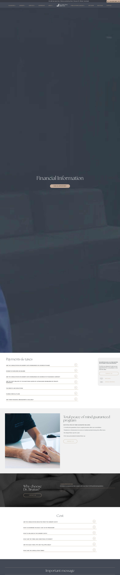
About (50, 5)
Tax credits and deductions (14, 388)
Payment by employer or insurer (15, 371)
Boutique (100, 5)
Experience (42, 5)
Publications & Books (77, 5)
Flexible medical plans (13, 394)
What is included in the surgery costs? (35, 533)
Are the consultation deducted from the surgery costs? (40, 522)
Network (91, 5)
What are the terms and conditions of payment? (38, 539)
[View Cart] (107, 1)
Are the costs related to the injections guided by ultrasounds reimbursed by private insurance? (32, 382)
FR (118, 1)
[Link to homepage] (62, 5)
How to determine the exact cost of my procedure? (38, 527)
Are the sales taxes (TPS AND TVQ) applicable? (37, 544)
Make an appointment (60, 186)
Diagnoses (11, 5)
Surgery (21, 5)
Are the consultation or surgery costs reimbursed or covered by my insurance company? (33, 377)
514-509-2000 (113, 1)
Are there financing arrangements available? (20, 399)
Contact (109, 5)
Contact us (108, 373)
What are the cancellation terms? (33, 550)
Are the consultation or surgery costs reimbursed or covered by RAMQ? (28, 365)
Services (31, 5)
